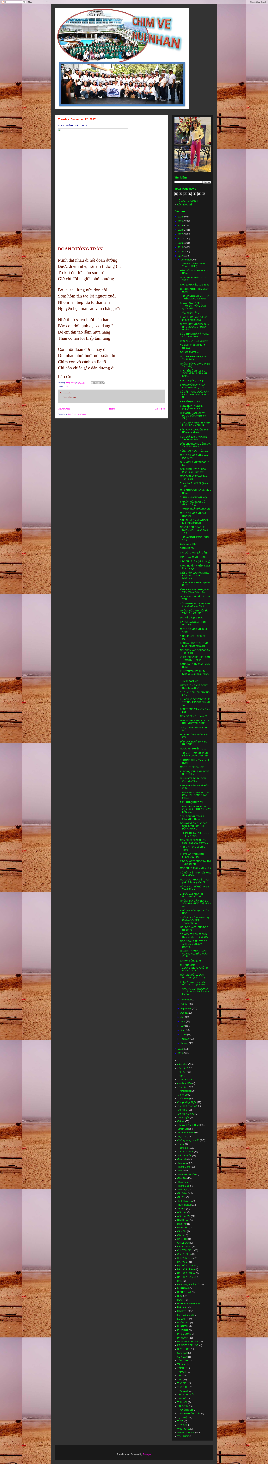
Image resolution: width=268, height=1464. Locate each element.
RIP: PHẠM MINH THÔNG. (193, 557)
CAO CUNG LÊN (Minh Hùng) (195, 561)
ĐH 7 (179, 1281)
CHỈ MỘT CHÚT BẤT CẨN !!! (194, 553)
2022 (180, 234)
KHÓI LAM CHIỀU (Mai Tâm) (194, 285)
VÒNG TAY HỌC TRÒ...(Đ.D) (194, 451)
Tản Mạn (181, 1364)
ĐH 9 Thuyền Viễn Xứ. (188, 1284)
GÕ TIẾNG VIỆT (185, 204)
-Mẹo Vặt (181, 1136)
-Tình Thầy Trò (184, 1201)
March (183, 1034)
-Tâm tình (182, 1159)
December (185, 260)
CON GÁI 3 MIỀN (188, 544)
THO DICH (182, 1383)
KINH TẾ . (182, 1311)
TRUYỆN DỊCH (185, 1410)
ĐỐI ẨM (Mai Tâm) (189, 352)
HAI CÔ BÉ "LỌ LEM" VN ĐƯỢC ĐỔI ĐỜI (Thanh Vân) (193, 415)
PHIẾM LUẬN (184, 1334)
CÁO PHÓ (182, 1239)
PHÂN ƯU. (182, 1330)
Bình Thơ (182, 1224)
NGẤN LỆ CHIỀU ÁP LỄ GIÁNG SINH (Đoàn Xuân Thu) (194, 530)
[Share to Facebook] (100, 382)
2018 (180, 251)
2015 (180, 1053)
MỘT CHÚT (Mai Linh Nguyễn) (195, 868)
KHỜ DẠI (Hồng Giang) (192, 380)
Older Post (160, 408)
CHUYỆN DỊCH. (185, 1250)
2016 (180, 1049)
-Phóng (181, 1144)
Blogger (147, 1454)
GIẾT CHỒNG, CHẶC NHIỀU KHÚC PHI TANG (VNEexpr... (195, 575)
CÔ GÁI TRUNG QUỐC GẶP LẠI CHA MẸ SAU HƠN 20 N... (194, 394)
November (185, 999)
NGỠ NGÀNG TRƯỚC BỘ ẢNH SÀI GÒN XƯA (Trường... (193, 944)
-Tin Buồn (182, 1193)
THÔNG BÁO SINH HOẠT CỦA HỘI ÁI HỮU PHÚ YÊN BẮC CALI (195, 809)
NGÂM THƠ (183, 1322)
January (184, 1043)
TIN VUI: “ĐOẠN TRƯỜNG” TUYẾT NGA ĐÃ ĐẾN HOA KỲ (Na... (195, 991)
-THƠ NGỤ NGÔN (186, 1174)
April (183, 1030)
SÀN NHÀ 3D (187, 548)
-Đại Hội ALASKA (186, 1114)
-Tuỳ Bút (181, 1208)
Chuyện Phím (184, 1254)
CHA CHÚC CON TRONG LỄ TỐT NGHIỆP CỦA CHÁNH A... (195, 702)
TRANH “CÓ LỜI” (189, 681)
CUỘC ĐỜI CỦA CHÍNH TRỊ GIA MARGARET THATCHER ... (194, 920)
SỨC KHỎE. (183, 1349)
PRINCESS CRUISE (187, 1341)
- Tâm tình (182, 1087)
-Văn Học (182, 1212)
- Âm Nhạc (182, 1064)
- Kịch (180, 1076)
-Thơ (66, 386)
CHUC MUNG (184, 1246)
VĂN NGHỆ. (183, 1429)
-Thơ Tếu (182, 1178)
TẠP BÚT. (182, 1368)
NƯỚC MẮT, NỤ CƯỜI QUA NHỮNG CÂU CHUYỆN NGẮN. (194, 327)
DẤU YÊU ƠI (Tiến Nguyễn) (194, 341)
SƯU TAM (182, 1353)
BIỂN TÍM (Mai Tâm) (190, 401)
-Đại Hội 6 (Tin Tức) (187, 1106)
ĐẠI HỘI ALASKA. (186, 1273)
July (182, 1017)
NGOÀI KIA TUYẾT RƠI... (193, 749)
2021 (180, 238)
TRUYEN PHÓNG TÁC (189, 1413)
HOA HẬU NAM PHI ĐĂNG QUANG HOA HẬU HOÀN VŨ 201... (194, 954)
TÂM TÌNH (182, 1360)
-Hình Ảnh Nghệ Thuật (188, 1125)
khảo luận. (182, 1307)
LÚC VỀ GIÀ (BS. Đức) (191, 617)
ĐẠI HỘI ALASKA (186, 1269)
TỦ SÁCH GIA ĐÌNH (187, 201)
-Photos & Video (185, 1151)
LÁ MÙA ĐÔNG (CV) (190, 961)
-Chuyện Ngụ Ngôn (187, 1102)
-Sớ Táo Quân (184, 1155)
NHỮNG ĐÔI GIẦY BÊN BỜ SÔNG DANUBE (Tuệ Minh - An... (195, 903)
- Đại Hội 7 (182, 1068)
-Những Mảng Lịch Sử (188, 1140)
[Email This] (92, 382)
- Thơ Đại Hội (184, 1091)
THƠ (179, 1379)
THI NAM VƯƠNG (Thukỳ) (193, 497)
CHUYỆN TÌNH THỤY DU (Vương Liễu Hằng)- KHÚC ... (194, 674)
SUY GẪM (182, 1357)
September (186, 1008)
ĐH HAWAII (183, 1288)
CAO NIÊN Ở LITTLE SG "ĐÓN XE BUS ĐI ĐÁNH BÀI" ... (193, 373)
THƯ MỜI (182, 1398)
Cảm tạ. (181, 1235)
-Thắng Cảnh (183, 1167)
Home (112, 408)
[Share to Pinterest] (103, 382)
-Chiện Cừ (182, 1095)
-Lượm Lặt (182, 1129)
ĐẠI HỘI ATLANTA (186, 1277)
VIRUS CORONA (186, 1432)
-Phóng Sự (182, 1148)
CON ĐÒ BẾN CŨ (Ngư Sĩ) (193, 716)
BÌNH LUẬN (183, 1220)
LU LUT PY (183, 1319)
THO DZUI (182, 1391)
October (184, 1004)
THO (179, 1375)
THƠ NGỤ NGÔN (186, 1394)
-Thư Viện (182, 1189)
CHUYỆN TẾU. (185, 1258)
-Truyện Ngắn (184, 1205)
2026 (180, 217)
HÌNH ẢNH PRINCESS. (189, 1303)
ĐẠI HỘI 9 (182, 1262)
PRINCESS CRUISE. (188, 1345)
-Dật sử (181, 1121)
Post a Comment (70, 397)
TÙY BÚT (182, 1425)
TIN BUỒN (182, 1406)
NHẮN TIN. (183, 1326)
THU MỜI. (182, 1402)
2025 (180, 221)
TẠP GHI (181, 1372)
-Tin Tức (181, 1197)
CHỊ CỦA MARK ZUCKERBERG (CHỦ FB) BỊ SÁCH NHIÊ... (194, 968)
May (182, 1026)
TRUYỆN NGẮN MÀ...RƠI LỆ (195, 509)
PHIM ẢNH (182, 1338)
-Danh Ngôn (183, 1117)
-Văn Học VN (183, 1216)
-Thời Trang (183, 1182)
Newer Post (64, 408)
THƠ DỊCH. (183, 1387)
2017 (180, 256)
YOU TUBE (183, 1436)
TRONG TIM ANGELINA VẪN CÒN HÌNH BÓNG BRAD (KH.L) (195, 795)
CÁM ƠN (181, 1231)
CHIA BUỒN (183, 1243)
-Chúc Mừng (183, 1098)
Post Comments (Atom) (77, 414)
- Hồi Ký (181, 1072)
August (184, 1013)
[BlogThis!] (95, 382)
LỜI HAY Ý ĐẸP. (185, 1315)
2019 (180, 247)
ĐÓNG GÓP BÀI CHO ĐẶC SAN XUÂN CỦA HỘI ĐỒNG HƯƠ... (193, 826)
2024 (180, 225)
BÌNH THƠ (182, 1227)
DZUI (180, 1296)
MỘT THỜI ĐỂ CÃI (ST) (192, 767)
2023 (180, 230)
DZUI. (180, 1300)
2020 (180, 243)
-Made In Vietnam (186, 1132)
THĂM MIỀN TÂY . (189, 313)
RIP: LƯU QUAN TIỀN (191, 802)
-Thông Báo (183, 1186)
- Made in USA (184, 1083)
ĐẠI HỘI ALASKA (186, 1265)
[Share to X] (97, 382)
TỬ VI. (180, 1421)
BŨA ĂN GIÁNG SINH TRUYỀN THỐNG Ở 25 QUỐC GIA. (193, 306)
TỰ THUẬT (183, 1417)
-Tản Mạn (182, 1163)
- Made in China (185, 1079)
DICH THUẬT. (184, 1292)
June (183, 1021)
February (185, 1039)
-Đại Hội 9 (182, 1110)
